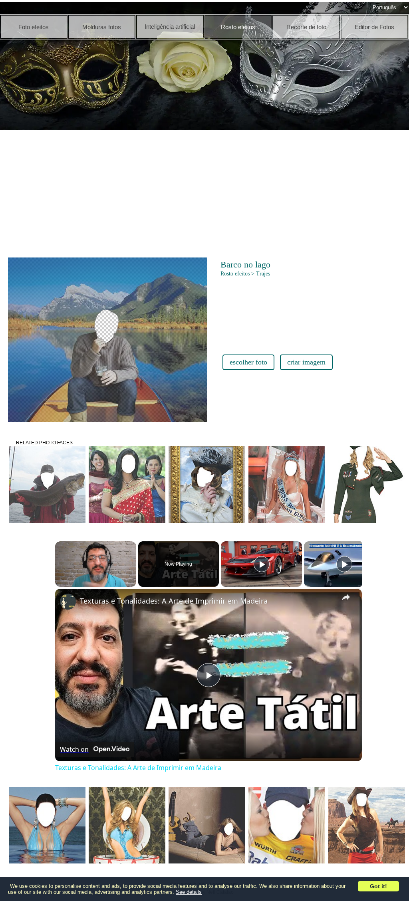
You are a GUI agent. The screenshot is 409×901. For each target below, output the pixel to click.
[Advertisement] (206, 192)
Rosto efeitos (235, 274)
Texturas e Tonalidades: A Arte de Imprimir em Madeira (174, 601)
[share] (346, 597)
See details (189, 892)
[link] (68, 602)
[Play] (262, 564)
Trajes (263, 274)
